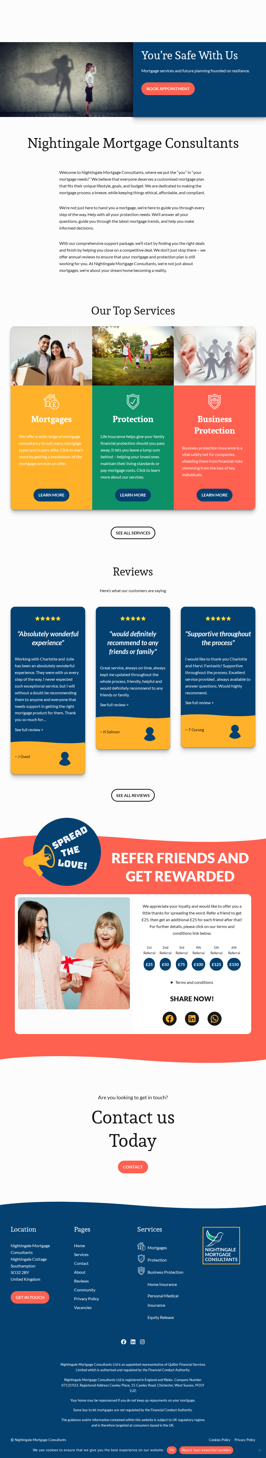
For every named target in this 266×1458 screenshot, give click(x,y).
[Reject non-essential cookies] (259, 1450)
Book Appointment (168, 88)
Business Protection (165, 1272)
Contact (133, 1166)
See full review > (29, 729)
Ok (171, 1450)
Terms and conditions (194, 982)
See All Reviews (133, 795)
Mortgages (157, 1247)
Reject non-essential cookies (206, 1450)
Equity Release (161, 1317)
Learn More (53, 496)
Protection (157, 1259)
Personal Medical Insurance (163, 1300)
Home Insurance (162, 1284)
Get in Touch (30, 1297)
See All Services (133, 532)
